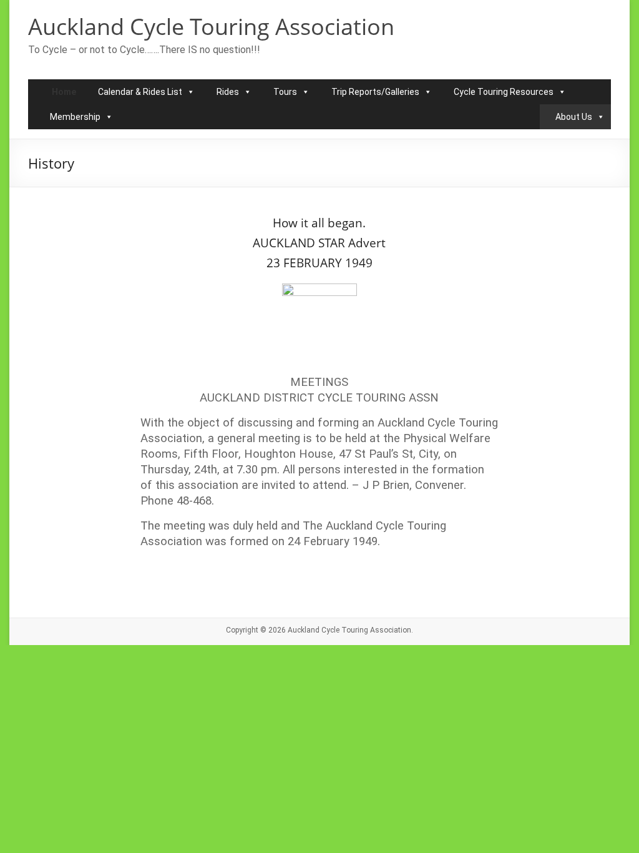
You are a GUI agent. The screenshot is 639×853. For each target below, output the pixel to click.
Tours (285, 92)
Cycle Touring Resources (504, 92)
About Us (573, 117)
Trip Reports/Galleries (375, 92)
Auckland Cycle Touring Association (211, 26)
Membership (75, 117)
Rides (228, 92)
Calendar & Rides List (140, 92)
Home (64, 92)
